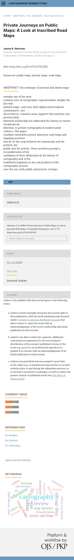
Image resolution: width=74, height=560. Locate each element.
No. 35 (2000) (34, 15)
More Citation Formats (21, 238)
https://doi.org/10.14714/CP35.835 (28, 66)
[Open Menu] (3, 3)
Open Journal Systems (18, 460)
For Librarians (12, 445)
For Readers (11, 435)
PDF (10, 182)
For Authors (11, 440)
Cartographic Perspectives (28, 3)
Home (7, 15)
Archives (19, 15)
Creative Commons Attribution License (39, 319)
